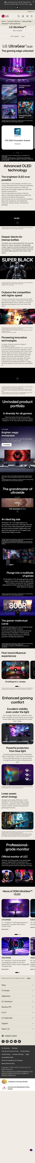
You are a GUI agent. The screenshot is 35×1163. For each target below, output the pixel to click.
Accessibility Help (7, 1057)
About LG (5, 1029)
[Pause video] (17, 741)
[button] (19, 16)
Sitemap (14, 1048)
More (29, 978)
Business (30, 11)
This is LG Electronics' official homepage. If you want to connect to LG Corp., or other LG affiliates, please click (17, 1073)
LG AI (4, 1012)
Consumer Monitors (13, 21)
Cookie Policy (6, 1054)
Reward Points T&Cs (8, 1063)
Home (4, 21)
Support (5, 1023)
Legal (27, 1054)
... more (30, 4)
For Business (6, 1048)
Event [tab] (23, 36)
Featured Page (26, 21)
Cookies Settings (18, 1054)
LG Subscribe (7, 1018)
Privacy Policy (25, 1051)
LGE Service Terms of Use (10, 1051)
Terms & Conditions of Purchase (12, 1060)
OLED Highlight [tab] (14, 36)
